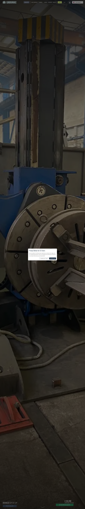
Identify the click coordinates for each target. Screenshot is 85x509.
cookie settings (44, 258)
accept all (52, 258)
